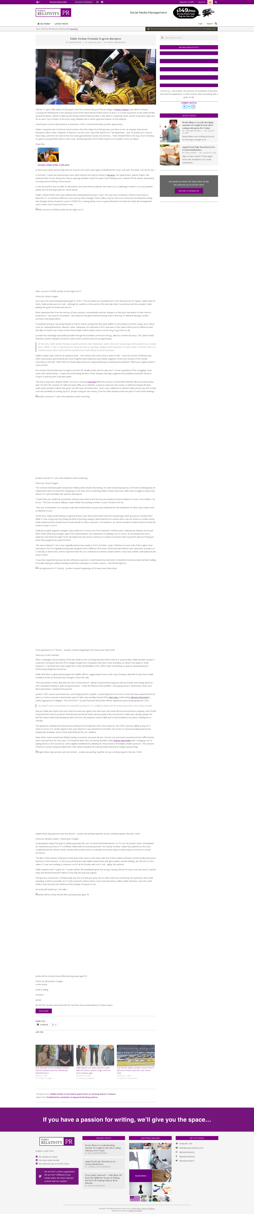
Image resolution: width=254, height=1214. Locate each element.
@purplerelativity (187, 1156)
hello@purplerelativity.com (191, 1147)
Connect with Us (189, 103)
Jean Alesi (92, 381)
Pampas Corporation (135, 1210)
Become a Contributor (189, 191)
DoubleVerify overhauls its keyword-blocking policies (72, 1097)
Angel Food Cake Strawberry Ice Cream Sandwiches (198, 148)
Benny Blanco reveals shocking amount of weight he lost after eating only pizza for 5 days (197, 125)
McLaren (111, 175)
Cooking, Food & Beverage (99, 1167)
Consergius (73, 29)
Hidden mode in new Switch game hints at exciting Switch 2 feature (83, 1094)
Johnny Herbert (122, 109)
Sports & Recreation (116, 42)
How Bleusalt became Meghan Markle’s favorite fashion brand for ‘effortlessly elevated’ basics (52, 1070)
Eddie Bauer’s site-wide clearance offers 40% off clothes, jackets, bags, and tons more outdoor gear (93, 1070)
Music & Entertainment (97, 1153)
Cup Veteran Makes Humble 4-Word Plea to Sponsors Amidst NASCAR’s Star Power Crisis (135, 1070)
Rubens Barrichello (122, 740)
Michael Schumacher (140, 697)
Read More (43, 1011)
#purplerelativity (186, 1152)
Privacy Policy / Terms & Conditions (143, 1208)
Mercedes (113, 697)
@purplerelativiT (186, 1160)
